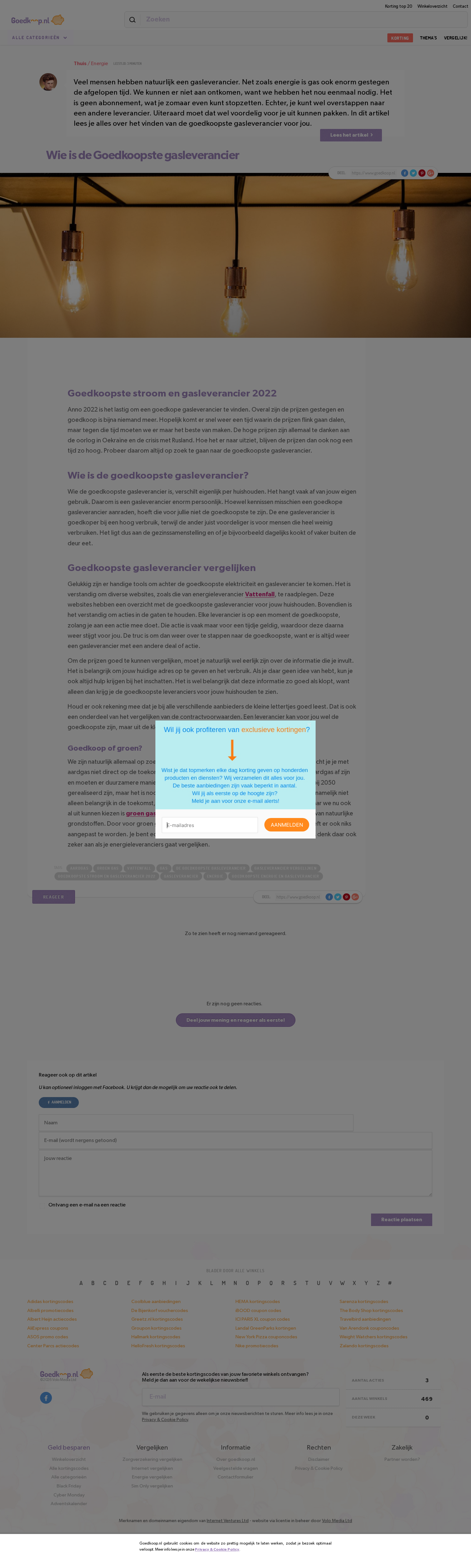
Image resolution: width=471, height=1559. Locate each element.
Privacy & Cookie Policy (217, 1549)
